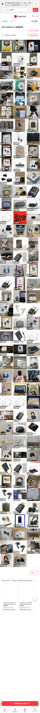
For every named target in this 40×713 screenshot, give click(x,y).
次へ (32, 572)
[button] (33, 16)
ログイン (13, 21)
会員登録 (5, 21)
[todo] (37, 16)
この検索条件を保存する (21, 703)
